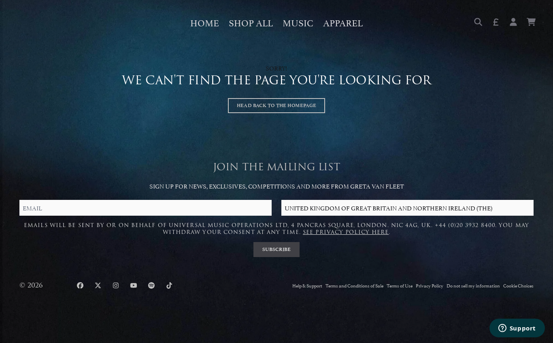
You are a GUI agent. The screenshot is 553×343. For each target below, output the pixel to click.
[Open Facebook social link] (80, 285)
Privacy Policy (429, 285)
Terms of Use (400, 285)
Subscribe (276, 249)
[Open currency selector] (495, 22)
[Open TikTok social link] (169, 285)
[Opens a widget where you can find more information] (517, 329)
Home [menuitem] (204, 22)
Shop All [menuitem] (251, 22)
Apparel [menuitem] (343, 22)
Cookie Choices (518, 285)
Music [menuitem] (298, 22)
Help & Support (307, 285)
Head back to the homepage (276, 105)
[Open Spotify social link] (151, 285)
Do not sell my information (473, 285)
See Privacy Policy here (346, 232)
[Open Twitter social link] (98, 285)
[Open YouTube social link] (134, 285)
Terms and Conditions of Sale (354, 285)
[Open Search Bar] (477, 21)
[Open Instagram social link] (116, 285)
